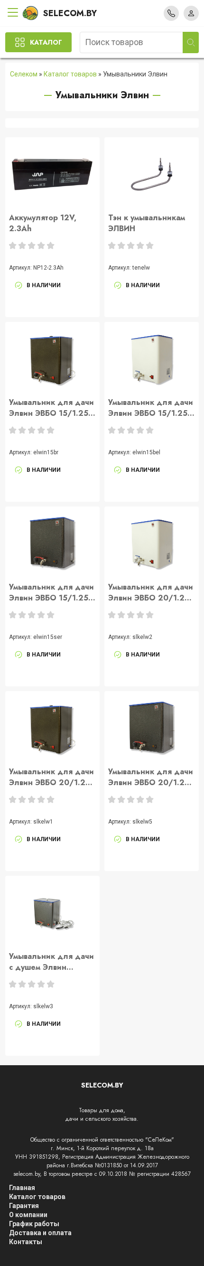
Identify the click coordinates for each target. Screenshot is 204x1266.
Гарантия (24, 1206)
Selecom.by (70, 13)
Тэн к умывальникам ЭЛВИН (146, 223)
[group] (52, 174)
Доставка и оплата (40, 1233)
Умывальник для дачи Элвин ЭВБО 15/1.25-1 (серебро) (51, 592)
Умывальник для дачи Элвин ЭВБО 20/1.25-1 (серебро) (150, 777)
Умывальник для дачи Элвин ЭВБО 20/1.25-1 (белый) (150, 592)
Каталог (46, 42)
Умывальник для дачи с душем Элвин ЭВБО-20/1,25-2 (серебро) (51, 962)
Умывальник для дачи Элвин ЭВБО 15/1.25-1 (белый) (151, 408)
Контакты (25, 1242)
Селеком (23, 74)
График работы (34, 1224)
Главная (22, 1187)
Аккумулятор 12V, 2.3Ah (42, 223)
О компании (28, 1215)
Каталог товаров (70, 74)
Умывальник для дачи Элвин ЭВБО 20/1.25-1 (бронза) (51, 777)
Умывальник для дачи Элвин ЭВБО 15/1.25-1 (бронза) (51, 408)
